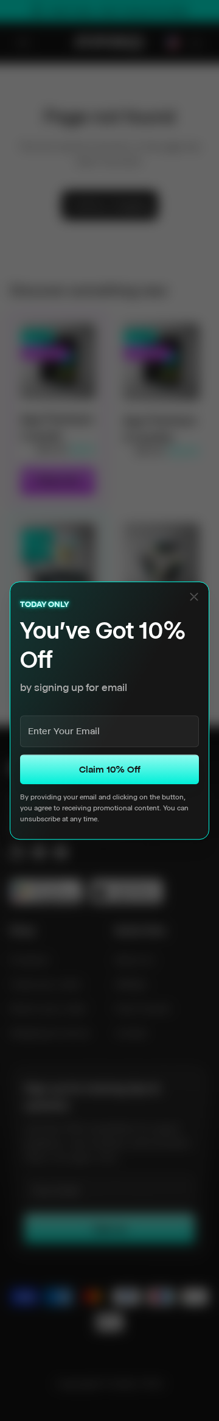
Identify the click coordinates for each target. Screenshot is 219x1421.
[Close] (194, 596)
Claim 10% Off (110, 769)
